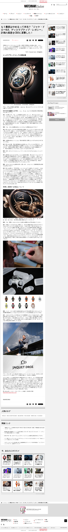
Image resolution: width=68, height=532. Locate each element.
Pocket (36, 40)
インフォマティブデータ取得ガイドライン (26, 527)
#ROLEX (4, 415)
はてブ (30, 40)
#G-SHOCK (39, 415)
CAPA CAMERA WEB (32, 1)
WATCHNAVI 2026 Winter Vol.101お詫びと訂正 (59, 108)
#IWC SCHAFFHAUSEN (12, 415)
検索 (66, 4)
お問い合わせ (53, 527)
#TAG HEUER (27, 415)
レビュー (20, 13)
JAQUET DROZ (7, 399)
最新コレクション (38, 13)
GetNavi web (23, 1)
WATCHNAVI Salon (43, 1)
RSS (54, 4)
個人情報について (14, 527)
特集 (31, 15)
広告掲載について (46, 527)
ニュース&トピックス (50, 13)
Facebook (51, 4)
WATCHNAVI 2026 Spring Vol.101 (33, 509)
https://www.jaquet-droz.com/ (9, 392)
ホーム (5, 13)
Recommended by (39, 493)
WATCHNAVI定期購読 (38, 527)
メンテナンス (28, 13)
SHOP (36, 15)
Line (33, 40)
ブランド (12, 13)
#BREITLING (34, 415)
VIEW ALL (57, 119)
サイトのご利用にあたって (5, 527)
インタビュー (61, 13)
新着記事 (16, 521)
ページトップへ (65, 520)
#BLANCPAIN (20, 415)
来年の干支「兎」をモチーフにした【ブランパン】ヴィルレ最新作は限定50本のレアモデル (23, 435)
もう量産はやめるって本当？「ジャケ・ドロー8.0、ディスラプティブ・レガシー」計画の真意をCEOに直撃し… (28, 19)
